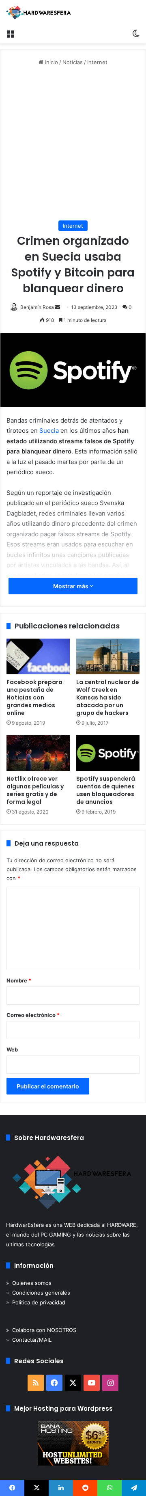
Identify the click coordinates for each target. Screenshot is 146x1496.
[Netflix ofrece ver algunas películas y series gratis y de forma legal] (38, 753)
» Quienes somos (29, 1283)
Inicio (50, 62)
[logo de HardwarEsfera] (38, 12)
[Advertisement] (73, 143)
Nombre (18, 980)
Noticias (72, 62)
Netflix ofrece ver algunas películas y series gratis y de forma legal (35, 790)
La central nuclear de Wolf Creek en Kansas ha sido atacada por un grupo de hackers (107, 697)
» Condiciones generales (38, 1292)
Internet (97, 62)
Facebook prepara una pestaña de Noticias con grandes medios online (34, 697)
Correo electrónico (33, 1015)
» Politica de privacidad (35, 1302)
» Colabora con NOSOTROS (41, 1330)
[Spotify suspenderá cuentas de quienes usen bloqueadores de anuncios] (108, 753)
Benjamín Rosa (37, 307)
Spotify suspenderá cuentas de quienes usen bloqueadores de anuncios (105, 790)
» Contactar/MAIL (29, 1339)
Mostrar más (71, 586)
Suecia (49, 430)
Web (12, 1049)
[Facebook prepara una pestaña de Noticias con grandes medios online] (38, 656)
